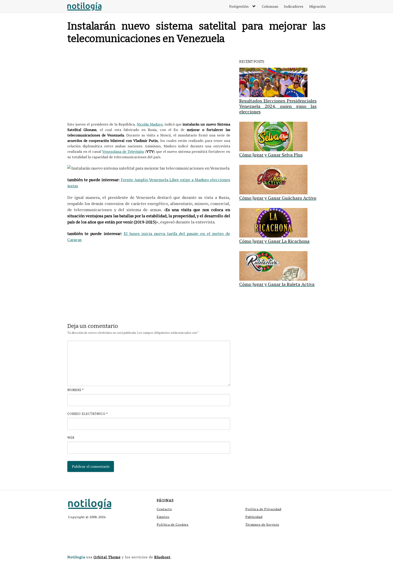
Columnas (270, 6)
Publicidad (253, 517)
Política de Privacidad (263, 509)
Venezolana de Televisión (123, 151)
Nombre (75, 390)
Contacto (164, 509)
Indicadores (293, 6)
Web (71, 438)
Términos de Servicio (262, 524)
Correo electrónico (87, 414)
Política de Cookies (173, 524)
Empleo (163, 517)
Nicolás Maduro (150, 124)
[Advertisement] (148, 84)
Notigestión (239, 6)
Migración (317, 6)
